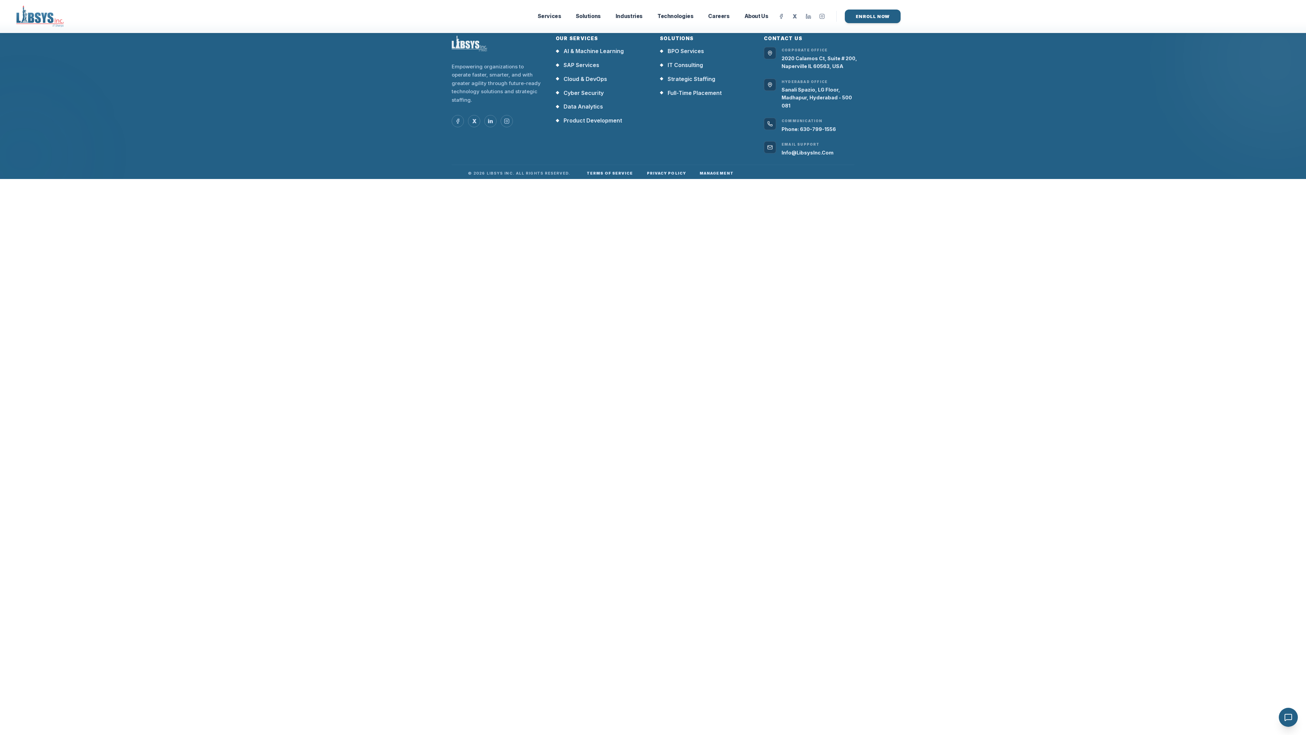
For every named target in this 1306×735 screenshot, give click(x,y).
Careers (718, 16)
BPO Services (682, 51)
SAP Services (577, 65)
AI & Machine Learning (590, 51)
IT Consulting (681, 65)
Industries (629, 16)
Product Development (589, 120)
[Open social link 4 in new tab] (507, 121)
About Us (756, 16)
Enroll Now (873, 16)
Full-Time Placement (691, 92)
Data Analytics (579, 106)
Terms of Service (610, 173)
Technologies (675, 16)
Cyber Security (580, 92)
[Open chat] (1288, 717)
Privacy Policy (666, 173)
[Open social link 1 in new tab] (458, 121)
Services (549, 16)
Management (717, 173)
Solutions (588, 16)
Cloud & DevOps (581, 79)
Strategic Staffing (687, 79)
